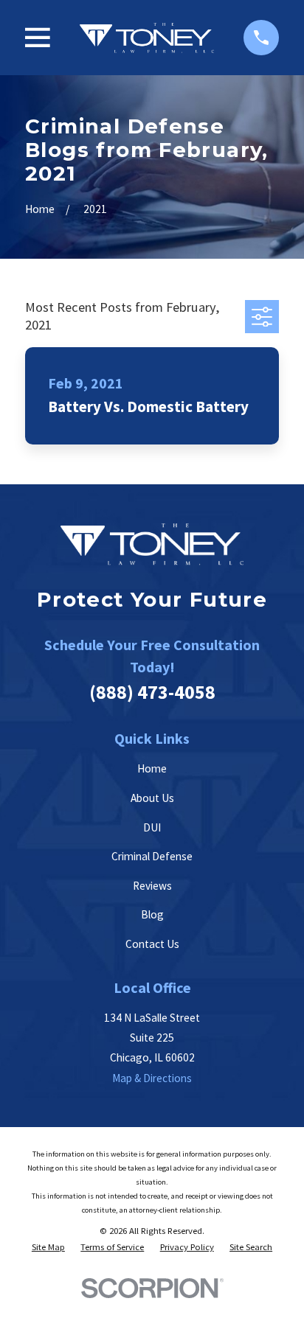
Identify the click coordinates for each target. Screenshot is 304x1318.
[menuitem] (48, 1246)
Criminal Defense (152, 856)
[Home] (147, 37)
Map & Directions (152, 1078)
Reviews (152, 886)
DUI (152, 827)
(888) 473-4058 (152, 692)
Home (152, 768)
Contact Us (152, 944)
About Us (152, 798)
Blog (152, 914)
